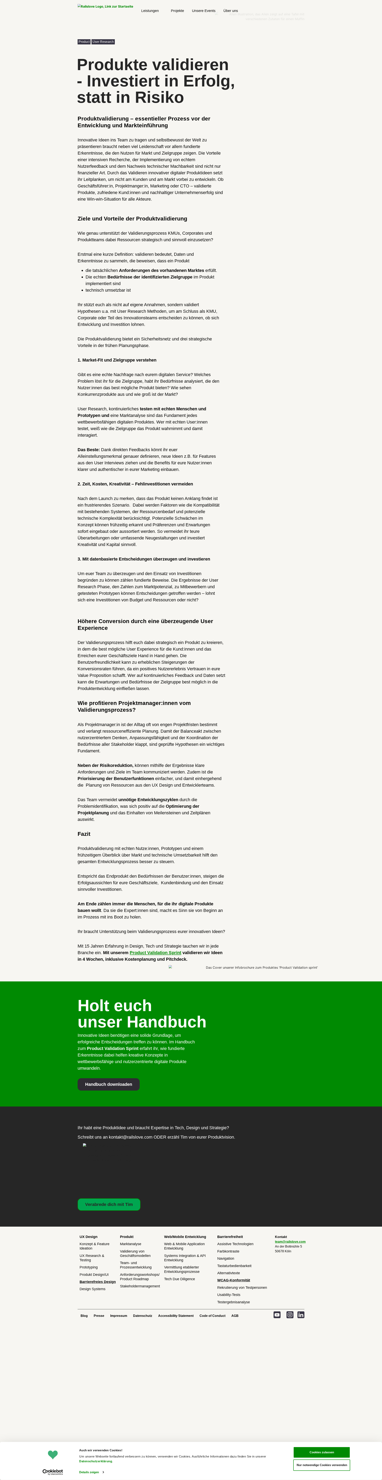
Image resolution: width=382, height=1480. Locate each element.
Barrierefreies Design (98, 1282)
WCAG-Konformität (233, 1280)
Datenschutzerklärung (95, 1461)
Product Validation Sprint (155, 952)
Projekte (177, 11)
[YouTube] (277, 1314)
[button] (152, 11)
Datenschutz (142, 1315)
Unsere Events (203, 11)
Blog (84, 1315)
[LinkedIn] (300, 1314)
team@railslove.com (290, 1241)
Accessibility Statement (176, 1315)
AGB (235, 1315)
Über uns (230, 11)
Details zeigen (89, 1472)
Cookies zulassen (322, 1452)
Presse (99, 1315)
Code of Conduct (212, 1315)
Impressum (118, 1315)
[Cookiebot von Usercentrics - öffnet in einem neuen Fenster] (52, 1472)
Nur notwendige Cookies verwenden (322, 1465)
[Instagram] (289, 1314)
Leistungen (150, 11)
